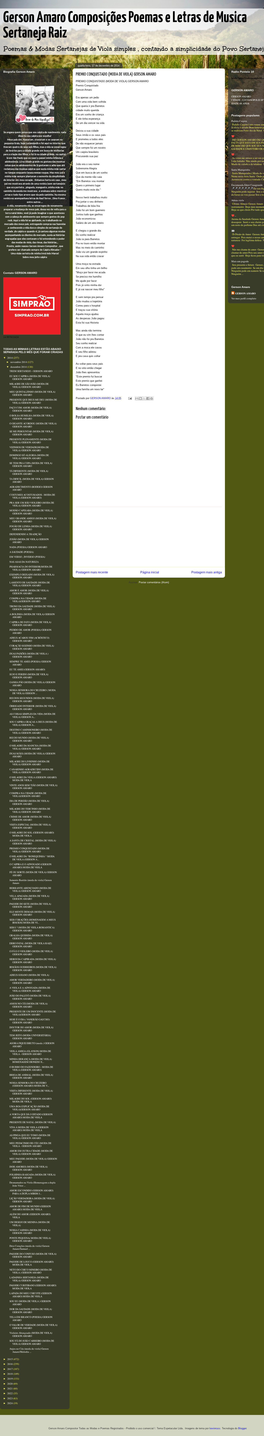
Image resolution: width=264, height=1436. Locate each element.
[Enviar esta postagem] (130, 398)
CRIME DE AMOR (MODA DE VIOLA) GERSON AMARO (30, 818)
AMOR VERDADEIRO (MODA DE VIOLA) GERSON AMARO (32, 981)
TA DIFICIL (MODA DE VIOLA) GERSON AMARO (31, 480)
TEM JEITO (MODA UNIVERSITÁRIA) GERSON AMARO (30, 1036)
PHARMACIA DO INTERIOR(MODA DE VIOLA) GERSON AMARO (30, 568)
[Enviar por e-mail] (137, 398)
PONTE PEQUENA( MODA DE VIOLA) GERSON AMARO (30, 1239)
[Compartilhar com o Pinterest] (151, 398)
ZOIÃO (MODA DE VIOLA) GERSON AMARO (29, 540)
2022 (10, 1393)
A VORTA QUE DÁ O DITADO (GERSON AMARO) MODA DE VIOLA (31, 1116)
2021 (10, 1388)
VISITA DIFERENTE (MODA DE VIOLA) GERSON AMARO (31, 1092)
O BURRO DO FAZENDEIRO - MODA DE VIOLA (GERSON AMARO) (31, 1068)
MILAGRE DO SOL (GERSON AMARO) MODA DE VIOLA (30, 1100)
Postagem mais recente (92, 572)
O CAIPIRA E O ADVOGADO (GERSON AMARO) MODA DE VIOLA (30, 865)
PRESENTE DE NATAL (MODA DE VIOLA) (32, 1122)
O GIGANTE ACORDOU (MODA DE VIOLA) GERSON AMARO (33, 425)
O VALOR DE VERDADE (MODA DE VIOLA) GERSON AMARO (33, 1326)
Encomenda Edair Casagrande (247, 185)
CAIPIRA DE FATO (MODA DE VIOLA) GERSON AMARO (30, 623)
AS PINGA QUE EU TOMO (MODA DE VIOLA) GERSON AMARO (29, 1136)
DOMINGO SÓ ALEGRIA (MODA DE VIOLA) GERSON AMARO (29, 456)
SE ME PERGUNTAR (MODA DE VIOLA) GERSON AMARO (31, 433)
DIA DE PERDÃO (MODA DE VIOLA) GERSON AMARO (29, 802)
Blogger (242, 1428)
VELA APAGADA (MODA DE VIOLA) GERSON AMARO (29, 897)
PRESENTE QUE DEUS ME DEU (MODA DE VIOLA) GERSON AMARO (33, 401)
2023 (10, 1398)
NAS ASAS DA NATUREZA (24, 562)
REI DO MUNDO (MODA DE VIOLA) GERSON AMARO (29, 739)
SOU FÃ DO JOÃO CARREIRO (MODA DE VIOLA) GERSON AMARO (31, 1342)
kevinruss (214, 1428)
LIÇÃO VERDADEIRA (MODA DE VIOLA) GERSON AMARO (32, 1200)
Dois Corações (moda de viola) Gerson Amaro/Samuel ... (29, 1247)
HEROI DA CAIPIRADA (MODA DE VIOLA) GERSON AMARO (32, 960)
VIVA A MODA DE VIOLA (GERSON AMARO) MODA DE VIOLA (29, 1128)
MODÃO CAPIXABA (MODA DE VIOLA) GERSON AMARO (31, 512)
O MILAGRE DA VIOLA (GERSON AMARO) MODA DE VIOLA (33, 778)
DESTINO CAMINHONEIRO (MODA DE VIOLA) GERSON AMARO (30, 731)
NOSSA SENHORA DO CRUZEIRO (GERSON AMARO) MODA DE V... (29, 1084)
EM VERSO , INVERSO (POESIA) (27, 556)
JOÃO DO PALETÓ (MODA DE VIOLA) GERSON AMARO (30, 997)
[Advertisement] (149, 537)
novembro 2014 (19, 362)
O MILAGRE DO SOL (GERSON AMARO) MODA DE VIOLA (31, 834)
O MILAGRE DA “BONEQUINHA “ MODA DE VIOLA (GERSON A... (32, 858)
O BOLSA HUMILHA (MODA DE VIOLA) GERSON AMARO (31, 417)
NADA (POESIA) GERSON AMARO (28, 547)
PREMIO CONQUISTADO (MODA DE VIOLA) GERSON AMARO (29, 850)
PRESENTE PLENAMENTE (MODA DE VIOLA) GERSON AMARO (30, 441)
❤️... (233, 215)
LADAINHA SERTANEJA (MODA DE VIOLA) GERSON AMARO (29, 1279)
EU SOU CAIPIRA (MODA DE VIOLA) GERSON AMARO (29, 377)
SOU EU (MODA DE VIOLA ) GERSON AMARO (30, 1302)
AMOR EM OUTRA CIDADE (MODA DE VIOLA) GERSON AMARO (31, 1152)
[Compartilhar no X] (144, 398)
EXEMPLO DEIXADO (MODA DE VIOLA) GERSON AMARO (31, 576)
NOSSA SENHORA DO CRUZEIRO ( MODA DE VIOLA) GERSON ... (32, 691)
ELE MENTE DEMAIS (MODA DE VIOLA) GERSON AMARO (32, 913)
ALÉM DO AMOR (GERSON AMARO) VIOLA (29, 1215)
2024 (10, 1403)
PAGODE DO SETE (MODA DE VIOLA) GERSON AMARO (30, 905)
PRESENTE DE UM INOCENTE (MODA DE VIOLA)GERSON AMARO (32, 1013)
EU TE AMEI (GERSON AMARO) (27, 669)
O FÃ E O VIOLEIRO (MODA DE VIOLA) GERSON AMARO (31, 952)
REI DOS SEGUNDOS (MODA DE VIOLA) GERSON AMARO (31, 699)
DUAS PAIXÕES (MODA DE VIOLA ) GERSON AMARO (28, 655)
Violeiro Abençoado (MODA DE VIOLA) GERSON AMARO (30, 1334)
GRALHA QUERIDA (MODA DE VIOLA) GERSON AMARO (31, 937)
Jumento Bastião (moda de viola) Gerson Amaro (30, 881)
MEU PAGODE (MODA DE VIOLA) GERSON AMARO (33, 1160)
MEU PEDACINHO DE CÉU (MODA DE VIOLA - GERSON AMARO (30, 1144)
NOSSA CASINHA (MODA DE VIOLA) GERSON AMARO (29, 1231)
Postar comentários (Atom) (154, 582)
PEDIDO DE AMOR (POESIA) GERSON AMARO (30, 631)
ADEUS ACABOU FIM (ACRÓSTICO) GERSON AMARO (29, 639)
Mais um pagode (240, 261)
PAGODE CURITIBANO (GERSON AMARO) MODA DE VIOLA (32, 1287)
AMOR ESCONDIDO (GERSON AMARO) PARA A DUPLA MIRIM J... (31, 1192)
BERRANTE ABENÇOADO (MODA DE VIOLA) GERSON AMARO (30, 889)
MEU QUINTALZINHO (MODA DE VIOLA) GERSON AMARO (32, 393)
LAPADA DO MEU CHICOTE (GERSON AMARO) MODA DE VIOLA (30, 1294)
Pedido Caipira (239, 121)
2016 (10, 1364)
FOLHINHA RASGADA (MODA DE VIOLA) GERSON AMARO (32, 1176)
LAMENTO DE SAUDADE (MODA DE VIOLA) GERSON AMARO (29, 584)
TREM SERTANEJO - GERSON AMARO (30, 371)
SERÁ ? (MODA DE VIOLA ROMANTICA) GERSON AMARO (32, 929)
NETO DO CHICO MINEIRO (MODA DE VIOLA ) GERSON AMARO (30, 1271)
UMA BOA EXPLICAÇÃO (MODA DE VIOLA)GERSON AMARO (29, 1108)
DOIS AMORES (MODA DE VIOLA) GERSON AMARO (28, 1168)
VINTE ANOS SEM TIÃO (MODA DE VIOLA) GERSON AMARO (33, 786)
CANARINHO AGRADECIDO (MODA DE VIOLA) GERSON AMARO (31, 771)
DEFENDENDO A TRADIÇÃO (25, 534)
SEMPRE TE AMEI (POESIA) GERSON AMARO (30, 663)
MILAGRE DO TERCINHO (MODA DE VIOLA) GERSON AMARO (29, 810)
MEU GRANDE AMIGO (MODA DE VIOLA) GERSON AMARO (32, 520)
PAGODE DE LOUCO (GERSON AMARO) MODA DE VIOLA (31, 1263)
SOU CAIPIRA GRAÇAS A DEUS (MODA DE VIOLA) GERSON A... (33, 723)
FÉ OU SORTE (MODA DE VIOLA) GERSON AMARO (33, 873)
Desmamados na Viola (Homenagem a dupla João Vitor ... (32, 1184)
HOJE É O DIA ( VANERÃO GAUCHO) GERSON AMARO (29, 1021)
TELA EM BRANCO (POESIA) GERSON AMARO (30, 1318)
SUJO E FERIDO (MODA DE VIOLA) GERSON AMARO (28, 675)
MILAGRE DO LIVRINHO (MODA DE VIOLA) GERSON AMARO (29, 763)
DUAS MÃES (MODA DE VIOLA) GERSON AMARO (32, 755)
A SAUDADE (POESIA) (21, 552)
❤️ (232, 136)
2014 (10, 357)
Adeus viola (237, 200)
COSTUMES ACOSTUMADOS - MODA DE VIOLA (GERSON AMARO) (32, 496)
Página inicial (149, 572)
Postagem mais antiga (206, 572)
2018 (10, 1374)
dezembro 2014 (18, 367)
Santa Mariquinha (240, 169)
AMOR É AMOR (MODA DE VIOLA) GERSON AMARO (29, 592)
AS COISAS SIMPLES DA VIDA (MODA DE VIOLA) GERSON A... (32, 715)
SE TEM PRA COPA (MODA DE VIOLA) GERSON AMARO (30, 464)
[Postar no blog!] (140, 398)
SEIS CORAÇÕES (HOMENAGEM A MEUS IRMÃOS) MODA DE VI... (32, 921)
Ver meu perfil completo (243, 298)
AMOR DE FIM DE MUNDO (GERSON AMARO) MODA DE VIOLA (30, 1207)
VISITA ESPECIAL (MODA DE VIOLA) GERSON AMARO (30, 826)
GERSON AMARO (245, 293)
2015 (10, 1359)
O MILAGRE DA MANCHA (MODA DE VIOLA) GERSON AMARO (30, 747)
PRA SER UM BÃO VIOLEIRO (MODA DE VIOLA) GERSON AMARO (31, 504)
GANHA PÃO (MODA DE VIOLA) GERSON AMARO (32, 683)
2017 (10, 1369)
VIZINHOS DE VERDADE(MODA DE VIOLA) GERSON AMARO (29, 448)
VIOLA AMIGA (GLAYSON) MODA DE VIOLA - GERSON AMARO (30, 1052)
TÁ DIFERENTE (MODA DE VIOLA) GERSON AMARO (28, 472)
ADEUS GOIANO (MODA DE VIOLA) (29, 975)
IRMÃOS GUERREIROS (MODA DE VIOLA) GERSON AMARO (32, 968)
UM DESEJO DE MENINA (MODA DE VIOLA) (29, 1223)
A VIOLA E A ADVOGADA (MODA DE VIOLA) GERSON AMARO (29, 989)
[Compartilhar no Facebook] (148, 398)
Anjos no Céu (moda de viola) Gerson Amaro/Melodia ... (29, 1350)
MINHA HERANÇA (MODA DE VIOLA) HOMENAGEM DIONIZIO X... (30, 1060)
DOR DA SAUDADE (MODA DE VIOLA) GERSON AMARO (30, 1310)
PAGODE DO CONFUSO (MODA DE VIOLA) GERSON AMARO (32, 1255)
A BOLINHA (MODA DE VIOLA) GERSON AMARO (32, 615)
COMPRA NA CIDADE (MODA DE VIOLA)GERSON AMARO (27, 600)
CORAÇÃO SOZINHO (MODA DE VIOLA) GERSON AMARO (31, 647)
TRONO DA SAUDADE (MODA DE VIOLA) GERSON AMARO (32, 607)
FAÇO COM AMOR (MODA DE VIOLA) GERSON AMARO (30, 409)
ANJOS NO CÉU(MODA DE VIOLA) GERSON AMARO (28, 1005)
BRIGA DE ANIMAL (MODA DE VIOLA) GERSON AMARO (31, 1076)
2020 (10, 1383)
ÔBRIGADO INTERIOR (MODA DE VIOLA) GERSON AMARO (32, 707)
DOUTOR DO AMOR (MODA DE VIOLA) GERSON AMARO (31, 1029)
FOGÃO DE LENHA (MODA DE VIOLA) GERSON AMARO (30, 527)
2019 (10, 1378)
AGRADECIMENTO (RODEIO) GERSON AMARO (31, 488)
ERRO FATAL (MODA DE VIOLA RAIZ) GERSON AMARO (30, 944)
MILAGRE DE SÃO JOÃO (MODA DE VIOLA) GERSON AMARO (29, 385)
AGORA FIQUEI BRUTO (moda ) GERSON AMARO (31, 1044)
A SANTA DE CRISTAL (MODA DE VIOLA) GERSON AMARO (32, 842)
